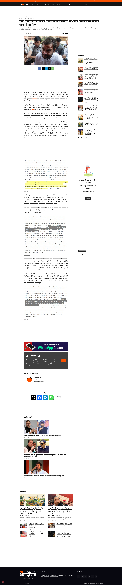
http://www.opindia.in (38, 379)
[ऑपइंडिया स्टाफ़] (29, 380)
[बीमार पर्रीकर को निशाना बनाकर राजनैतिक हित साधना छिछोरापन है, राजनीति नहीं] (47, 427)
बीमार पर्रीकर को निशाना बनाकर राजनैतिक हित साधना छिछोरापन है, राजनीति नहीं (42, 435)
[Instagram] (96, 1)
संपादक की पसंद (31, 18)
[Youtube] (102, 1)
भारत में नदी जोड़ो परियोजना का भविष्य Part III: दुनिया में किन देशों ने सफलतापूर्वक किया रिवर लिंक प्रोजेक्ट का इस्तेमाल (91, 124)
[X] (99, 1)
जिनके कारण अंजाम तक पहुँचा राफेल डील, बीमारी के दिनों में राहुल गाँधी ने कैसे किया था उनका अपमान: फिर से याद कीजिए (45, 455)
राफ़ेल (32, 109)
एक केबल (33, 122)
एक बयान (34, 99)
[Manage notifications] (3, 582)
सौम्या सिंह (21, 515)
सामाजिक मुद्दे (22, 505)
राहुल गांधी (36, 373)
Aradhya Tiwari (51, 515)
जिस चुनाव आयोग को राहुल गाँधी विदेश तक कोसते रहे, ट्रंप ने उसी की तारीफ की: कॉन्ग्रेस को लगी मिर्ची (64, 524)
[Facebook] (94, 1)
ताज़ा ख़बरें (81, 56)
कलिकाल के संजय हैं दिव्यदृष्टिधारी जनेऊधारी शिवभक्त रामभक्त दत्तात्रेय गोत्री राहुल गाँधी (44, 475)
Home (20, 16)
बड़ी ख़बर (23, 16)
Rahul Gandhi (31, 373)
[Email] (49, 68)
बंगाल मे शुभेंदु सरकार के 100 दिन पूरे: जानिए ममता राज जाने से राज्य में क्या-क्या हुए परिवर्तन (36, 533)
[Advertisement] (54, 550)
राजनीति (25, 18)
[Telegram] (46, 68)
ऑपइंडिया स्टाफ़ (65, 33)
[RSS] (97, 1)
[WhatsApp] (100, 1)
